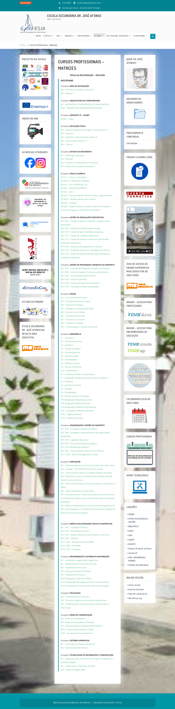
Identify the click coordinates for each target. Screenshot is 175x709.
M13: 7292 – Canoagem (70, 549)
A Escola (47, 36)
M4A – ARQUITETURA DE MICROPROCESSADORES (81, 108)
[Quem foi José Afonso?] (140, 78)
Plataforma (139, 36)
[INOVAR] (140, 314)
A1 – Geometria (67, 338)
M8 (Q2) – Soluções (69, 203)
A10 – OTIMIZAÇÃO (69, 370)
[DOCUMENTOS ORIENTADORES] (140, 114)
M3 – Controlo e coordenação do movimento (79, 162)
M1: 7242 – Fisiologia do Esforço (74, 527)
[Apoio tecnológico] (140, 487)
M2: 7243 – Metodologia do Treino (75, 531)
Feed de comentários (137, 594)
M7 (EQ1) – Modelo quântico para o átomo (78, 199)
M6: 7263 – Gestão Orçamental (74, 279)
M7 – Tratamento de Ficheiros (73, 575)
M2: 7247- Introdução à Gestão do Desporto (79, 429)
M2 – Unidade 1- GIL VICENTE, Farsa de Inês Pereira (82, 469)
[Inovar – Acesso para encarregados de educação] (140, 347)
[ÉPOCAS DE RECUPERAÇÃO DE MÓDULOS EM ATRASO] (140, 453)
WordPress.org (135, 598)
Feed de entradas (136, 589)
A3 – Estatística (67, 345)
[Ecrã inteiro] (150, 251)
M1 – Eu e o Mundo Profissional (74, 297)
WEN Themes (116, 702)
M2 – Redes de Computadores (73, 618)
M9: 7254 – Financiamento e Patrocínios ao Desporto (83, 451)
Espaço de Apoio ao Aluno (140, 548)
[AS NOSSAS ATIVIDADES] (35, 162)
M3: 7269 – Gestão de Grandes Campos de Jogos (81, 228)
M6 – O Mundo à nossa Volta (73, 316)
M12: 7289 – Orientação (71, 545)
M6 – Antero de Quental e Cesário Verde (77, 491)
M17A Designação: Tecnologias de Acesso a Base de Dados (85, 582)
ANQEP (131, 514)
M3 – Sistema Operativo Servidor (74, 648)
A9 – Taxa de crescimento (71, 367)
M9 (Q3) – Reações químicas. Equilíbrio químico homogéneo (85, 206)
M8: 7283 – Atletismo (70, 538)
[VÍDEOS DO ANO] (35, 131)
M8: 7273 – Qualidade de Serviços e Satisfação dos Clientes (85, 250)
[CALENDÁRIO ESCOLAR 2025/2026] (140, 415)
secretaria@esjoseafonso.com (89, 3)
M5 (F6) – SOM (67, 192)
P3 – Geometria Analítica (71, 385)
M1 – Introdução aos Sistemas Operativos (78, 644)
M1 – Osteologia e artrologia (72, 155)
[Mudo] (147, 251)
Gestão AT (132, 553)
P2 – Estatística (67, 381)
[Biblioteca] (32, 248)
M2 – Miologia (67, 159)
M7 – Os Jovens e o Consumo (73, 319)
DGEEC (131, 539)
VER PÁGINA (132, 143)
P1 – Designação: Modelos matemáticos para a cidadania (84, 378)
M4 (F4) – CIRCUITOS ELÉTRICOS (74, 188)
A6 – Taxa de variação (69, 356)
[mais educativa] (140, 286)
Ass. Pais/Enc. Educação (117, 36)
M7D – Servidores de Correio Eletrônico (77, 633)
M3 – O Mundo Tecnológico (72, 305)
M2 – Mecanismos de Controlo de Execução (79, 564)
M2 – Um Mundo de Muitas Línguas (75, 301)
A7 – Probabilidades (69, 359)
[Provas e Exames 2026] (140, 171)
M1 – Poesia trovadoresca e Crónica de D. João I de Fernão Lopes (87, 465)
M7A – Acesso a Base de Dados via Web (77, 629)
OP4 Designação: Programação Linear (76, 400)
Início (38, 36)
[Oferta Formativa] (140, 194)
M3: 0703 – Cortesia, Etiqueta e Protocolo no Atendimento (85, 272)
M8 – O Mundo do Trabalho (72, 323)
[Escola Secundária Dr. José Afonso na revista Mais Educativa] (35, 348)
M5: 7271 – (66, 235)
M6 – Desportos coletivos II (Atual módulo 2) (79, 137)
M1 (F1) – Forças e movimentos (74, 177)
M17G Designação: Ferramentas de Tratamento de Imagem (85, 586)
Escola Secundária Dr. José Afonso (74, 16)
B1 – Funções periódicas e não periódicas (78, 374)
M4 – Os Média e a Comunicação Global (77, 308)
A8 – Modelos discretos (70, 363)
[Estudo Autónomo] (35, 311)
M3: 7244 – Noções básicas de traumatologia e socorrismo (85, 535)
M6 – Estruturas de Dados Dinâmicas (76, 571)
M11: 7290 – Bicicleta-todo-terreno (75, 542)
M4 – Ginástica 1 (68, 133)
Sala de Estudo (28, 7)
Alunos (97, 36)
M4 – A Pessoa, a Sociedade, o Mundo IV (77, 89)
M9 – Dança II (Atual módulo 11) (74, 141)
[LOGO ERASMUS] (35, 105)
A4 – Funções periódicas (71, 348)
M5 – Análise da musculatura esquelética (77, 166)
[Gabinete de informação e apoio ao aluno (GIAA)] (35, 202)
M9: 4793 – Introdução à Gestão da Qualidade (80, 286)
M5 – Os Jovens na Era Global (73, 312)
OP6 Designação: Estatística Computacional (78, 407)
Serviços (69, 36)
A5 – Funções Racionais (70, 352)
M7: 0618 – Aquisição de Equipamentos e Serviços (81, 246)
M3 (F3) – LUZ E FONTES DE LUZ (74, 184)
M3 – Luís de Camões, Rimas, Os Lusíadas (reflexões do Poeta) (86, 473)
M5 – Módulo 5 (67, 93)
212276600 (66, 3)
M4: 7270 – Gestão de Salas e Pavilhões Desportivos (82, 232)
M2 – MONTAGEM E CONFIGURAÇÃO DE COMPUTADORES (85, 104)
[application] (140, 230)
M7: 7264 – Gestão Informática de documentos (80, 283)
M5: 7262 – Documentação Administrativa (78, 275)
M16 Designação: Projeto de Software (76, 578)
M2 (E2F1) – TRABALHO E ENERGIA (75, 181)
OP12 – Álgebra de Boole (71, 414)
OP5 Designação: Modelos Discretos (75, 403)
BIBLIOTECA (133, 526)
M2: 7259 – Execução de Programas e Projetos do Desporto (85, 268)
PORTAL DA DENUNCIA (138, 565)
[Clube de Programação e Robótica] (35, 224)
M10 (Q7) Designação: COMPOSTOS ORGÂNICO (80, 210)
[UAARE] (35, 184)
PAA (58, 36)
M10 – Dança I (67, 144)
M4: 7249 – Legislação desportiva (74, 440)
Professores (83, 36)
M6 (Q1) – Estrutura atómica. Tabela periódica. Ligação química (86, 195)
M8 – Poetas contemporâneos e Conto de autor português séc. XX (88, 505)
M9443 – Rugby (67, 119)
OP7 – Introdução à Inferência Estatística (77, 410)
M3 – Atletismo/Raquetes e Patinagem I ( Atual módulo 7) (84, 130)
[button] (140, 230)
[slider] (138, 251)
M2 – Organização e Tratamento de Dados (78, 666)
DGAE (130, 531)
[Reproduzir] (129, 251)
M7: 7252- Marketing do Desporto (75, 447)
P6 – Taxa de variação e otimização (75, 396)
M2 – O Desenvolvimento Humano (75, 597)
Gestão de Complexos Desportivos (85, 235)
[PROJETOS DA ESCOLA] (35, 77)
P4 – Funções (66, 389)
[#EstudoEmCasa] (35, 288)
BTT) (92, 542)
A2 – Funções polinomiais (71, 341)
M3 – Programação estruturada (73, 567)
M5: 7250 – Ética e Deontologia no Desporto (79, 443)
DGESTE (131, 544)
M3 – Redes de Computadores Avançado (77, 622)
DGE (130, 535)
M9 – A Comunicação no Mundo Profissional (79, 327)
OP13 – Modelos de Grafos (72, 418)
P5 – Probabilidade (68, 392)
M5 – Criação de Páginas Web (73, 669)
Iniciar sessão (134, 585)
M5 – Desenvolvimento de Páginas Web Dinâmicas (81, 626)
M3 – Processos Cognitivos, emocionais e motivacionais (83, 600)
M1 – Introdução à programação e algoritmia (79, 560)
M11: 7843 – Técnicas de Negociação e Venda (79, 454)
